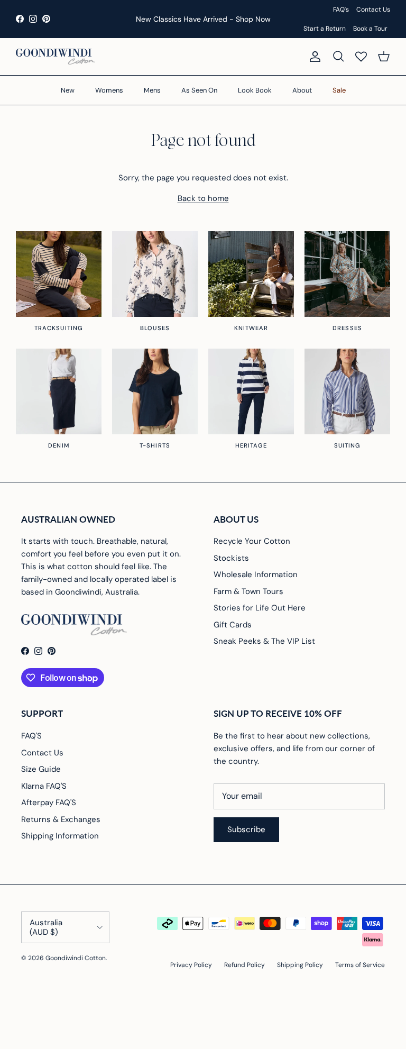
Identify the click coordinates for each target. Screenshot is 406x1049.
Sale (339, 90)
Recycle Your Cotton (252, 541)
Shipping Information (60, 836)
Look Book (255, 90)
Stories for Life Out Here (260, 608)
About (302, 90)
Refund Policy (244, 965)
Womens (109, 90)
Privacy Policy (191, 965)
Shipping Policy (300, 965)
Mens (152, 90)
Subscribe (246, 829)
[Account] (312, 56)
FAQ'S (31, 736)
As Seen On (199, 90)
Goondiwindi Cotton (75, 958)
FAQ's (341, 9)
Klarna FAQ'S (44, 786)
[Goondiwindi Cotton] (55, 57)
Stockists (231, 558)
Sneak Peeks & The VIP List (264, 641)
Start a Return (324, 28)
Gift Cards (233, 624)
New (68, 90)
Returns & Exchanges (60, 819)
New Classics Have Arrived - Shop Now (203, 19)
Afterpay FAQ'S (48, 802)
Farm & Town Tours (248, 591)
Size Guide (41, 769)
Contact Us (373, 9)
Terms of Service (360, 965)
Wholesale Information (256, 574)
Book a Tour (370, 28)
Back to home (203, 198)
